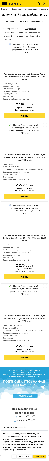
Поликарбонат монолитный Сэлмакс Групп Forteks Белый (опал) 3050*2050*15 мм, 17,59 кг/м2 (24, 238)
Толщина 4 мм (30, 29)
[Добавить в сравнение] (45, 44)
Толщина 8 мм (34, 32)
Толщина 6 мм (8, 32)
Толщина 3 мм (21, 32)
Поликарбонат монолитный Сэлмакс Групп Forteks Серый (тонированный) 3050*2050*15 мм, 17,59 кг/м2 (24, 157)
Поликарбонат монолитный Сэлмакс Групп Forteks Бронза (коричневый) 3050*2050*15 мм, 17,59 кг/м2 (24, 318)
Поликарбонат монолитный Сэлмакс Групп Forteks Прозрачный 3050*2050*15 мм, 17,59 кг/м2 (24, 76)
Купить (24, 116)
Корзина (44, 3)
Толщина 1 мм (35, 36)
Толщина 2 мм (8, 36)
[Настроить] (14, 456)
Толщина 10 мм (22, 36)
